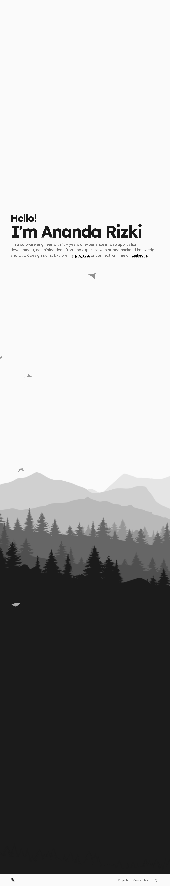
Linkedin (139, 255)
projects (82, 255)
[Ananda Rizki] (13, 880)
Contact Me (140, 880)
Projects (123, 880)
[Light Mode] (156, 880)
